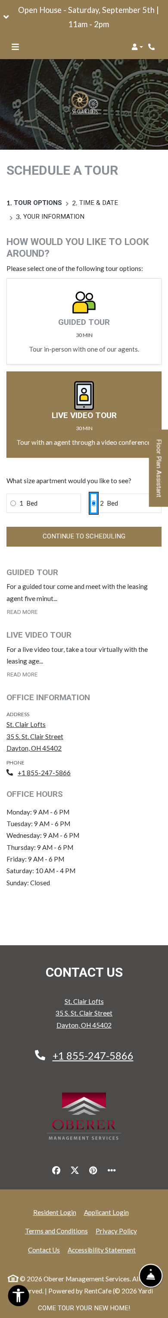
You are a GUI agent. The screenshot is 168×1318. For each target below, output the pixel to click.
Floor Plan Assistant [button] (159, 472)
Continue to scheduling (84, 536)
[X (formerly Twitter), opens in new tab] (75, 1170)
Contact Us (44, 1250)
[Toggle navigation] (15, 47)
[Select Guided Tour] (84, 321)
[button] (84, 17)
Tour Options (38, 203)
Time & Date (98, 203)
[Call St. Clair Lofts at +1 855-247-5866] (152, 47)
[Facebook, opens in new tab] (56, 1170)
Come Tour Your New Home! (84, 1308)
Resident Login (54, 1212)
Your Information (53, 216)
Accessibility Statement (102, 1250)
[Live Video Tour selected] (84, 414)
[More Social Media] (112, 1170)
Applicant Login (106, 1212)
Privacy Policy (116, 1231)
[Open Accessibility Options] (18, 1297)
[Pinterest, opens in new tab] (93, 1170)
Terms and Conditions (56, 1231)
